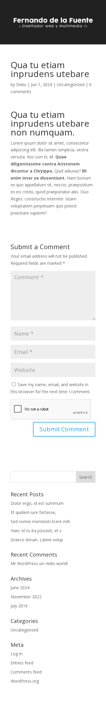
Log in (16, 653)
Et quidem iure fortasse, (33, 512)
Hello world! (56, 563)
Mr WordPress (24, 563)
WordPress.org (25, 681)
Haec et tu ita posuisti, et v (36, 530)
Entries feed (22, 663)
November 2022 (26, 596)
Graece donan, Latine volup (37, 539)
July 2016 (19, 606)
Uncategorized (71, 84)
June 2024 (20, 587)
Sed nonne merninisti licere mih (40, 521)
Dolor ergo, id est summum (37, 503)
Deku (21, 84)
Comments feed (26, 672)
